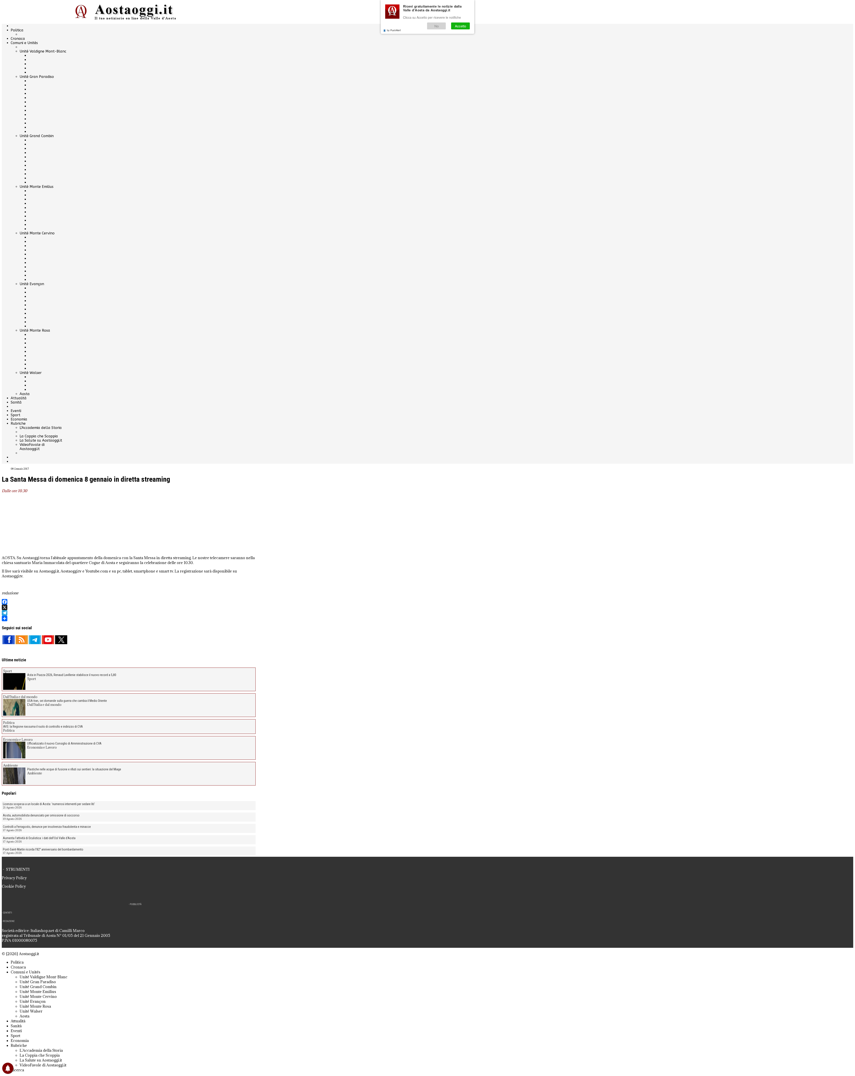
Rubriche (18, 423)
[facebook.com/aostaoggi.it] (8, 639)
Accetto (460, 26)
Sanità (16, 402)
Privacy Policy (14, 877)
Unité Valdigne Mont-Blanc (43, 51)
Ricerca (17, 1070)
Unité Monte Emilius (36, 187)
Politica (17, 30)
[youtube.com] (48, 639)
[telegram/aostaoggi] (35, 639)
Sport (15, 415)
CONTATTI (7, 912)
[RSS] (22, 639)
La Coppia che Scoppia (39, 436)
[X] (129, 607)
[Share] (129, 618)
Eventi (16, 411)
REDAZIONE (9, 921)
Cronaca (18, 39)
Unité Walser (31, 373)
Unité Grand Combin (37, 136)
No (436, 26)
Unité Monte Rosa (35, 330)
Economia (19, 419)
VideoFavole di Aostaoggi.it (32, 447)
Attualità (18, 398)
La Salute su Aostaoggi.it (41, 440)
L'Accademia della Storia (41, 428)
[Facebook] (129, 602)
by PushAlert (394, 30)
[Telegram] (129, 613)
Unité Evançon (32, 284)
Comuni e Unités (24, 43)
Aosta (25, 394)
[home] (129, 12)
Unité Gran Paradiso (37, 77)
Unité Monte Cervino (37, 233)
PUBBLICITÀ (135, 904)
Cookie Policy (14, 886)
